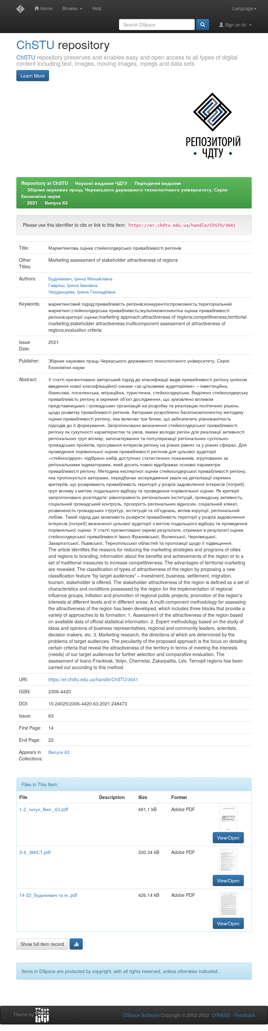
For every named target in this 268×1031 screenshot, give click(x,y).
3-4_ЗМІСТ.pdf (35, 852)
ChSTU (35, 44)
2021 (32, 202)
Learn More (33, 75)
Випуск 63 (56, 202)
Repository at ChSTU (44, 183)
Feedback (244, 1015)
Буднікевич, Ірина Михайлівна (80, 278)
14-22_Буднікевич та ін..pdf (48, 895)
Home (46, 8)
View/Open (228, 837)
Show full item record (42, 944)
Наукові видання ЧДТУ (101, 183)
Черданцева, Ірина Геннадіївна (81, 291)
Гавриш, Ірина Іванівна (72, 285)
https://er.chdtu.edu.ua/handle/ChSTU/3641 (93, 679)
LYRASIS (221, 1015)
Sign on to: (236, 24)
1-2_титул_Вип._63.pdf (43, 809)
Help (97, 8)
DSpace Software (141, 1015)
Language (242, 8)
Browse (70, 8)
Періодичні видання (158, 183)
